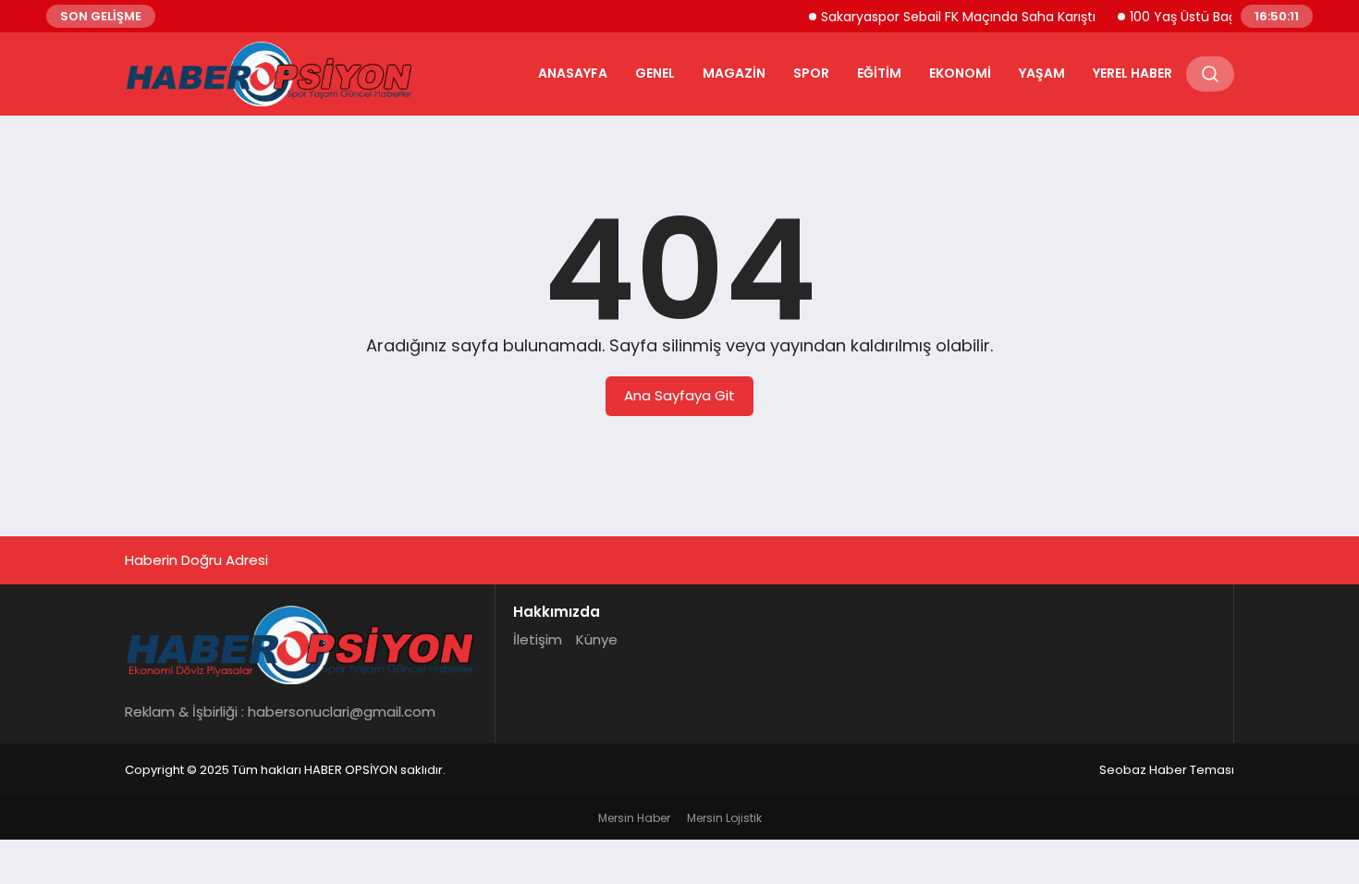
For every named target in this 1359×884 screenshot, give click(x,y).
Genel (655, 73)
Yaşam (1042, 73)
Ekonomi (960, 73)
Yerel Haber (1132, 73)
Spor (811, 73)
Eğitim (879, 73)
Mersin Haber (634, 818)
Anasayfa (572, 73)
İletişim (537, 639)
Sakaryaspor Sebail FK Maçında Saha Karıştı (949, 16)
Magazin (734, 73)
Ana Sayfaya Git (679, 395)
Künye (597, 639)
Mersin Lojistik (724, 818)
